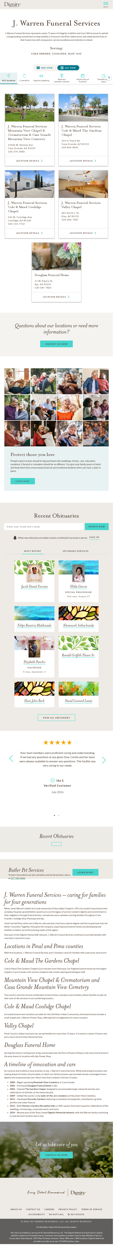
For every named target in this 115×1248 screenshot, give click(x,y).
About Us (16, 1209)
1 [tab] (54, 815)
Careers (49, 1209)
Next (101, 758)
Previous (10, 763)
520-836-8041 (70, 147)
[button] (105, 4)
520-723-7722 (16, 223)
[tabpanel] (57, 772)
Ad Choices (77, 1214)
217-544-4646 (18, 878)
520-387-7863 (43, 287)
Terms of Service (92, 1209)
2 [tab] (58, 815)
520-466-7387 (70, 219)
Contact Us (33, 1209)
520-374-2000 (16, 151)
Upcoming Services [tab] (76, 551)
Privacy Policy (68, 1209)
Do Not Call (56, 1214)
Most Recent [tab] (32, 551)
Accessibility (36, 1214)
